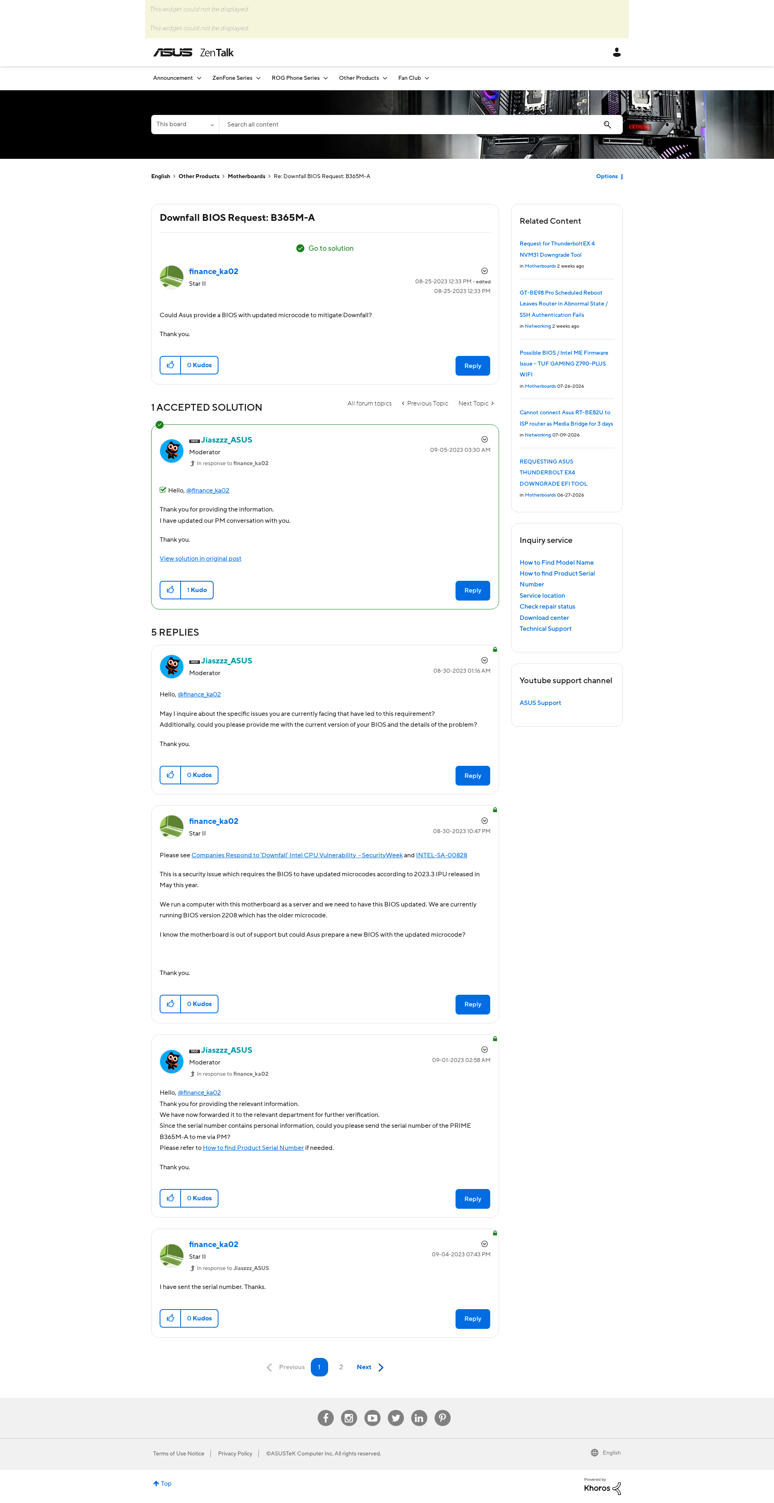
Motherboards (246, 176)
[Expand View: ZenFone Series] (258, 78)
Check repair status (547, 607)
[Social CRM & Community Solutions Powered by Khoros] (603, 1486)
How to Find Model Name (557, 563)
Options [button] (607, 176)
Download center (544, 618)
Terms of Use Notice (178, 1453)
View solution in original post (200, 559)
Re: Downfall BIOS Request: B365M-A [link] (322, 176)
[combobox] (421, 124)
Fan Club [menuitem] (409, 78)
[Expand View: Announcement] (199, 78)
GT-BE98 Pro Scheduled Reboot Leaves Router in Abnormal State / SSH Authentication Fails (564, 304)
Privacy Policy (235, 1453)
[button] (170, 365)
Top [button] (166, 1484)
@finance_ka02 (207, 490)
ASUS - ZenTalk (193, 52)
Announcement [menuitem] (173, 78)
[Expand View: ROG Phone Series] (326, 78)
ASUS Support (540, 703)
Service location (542, 596)
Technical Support (546, 629)
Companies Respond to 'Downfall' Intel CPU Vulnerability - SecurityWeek (297, 855)
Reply (472, 366)
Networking (538, 326)
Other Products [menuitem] (359, 78)
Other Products (199, 176)
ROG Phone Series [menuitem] (296, 78)
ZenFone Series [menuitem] (232, 78)
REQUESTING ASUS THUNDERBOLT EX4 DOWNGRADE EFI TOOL (553, 473)
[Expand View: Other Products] (385, 78)
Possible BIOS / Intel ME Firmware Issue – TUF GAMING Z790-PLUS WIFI (564, 364)
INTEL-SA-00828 (441, 855)
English (160, 176)
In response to (232, 463)
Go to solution (331, 248)
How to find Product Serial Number (253, 1148)
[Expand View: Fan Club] (427, 78)
